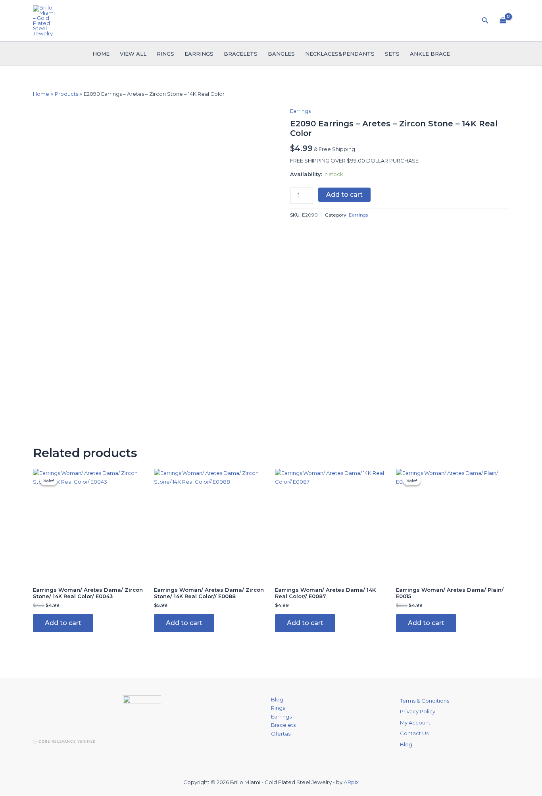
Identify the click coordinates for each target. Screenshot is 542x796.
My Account (415, 722)
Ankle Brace (430, 53)
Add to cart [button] (63, 623)
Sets (392, 53)
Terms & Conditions (424, 700)
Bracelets (241, 53)
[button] (485, 20)
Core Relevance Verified (67, 741)
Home (101, 53)
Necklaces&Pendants (340, 53)
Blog (277, 699)
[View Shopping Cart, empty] (503, 21)
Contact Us (414, 733)
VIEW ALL (133, 53)
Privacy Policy (417, 711)
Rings (165, 53)
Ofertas (280, 733)
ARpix (351, 782)
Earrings (199, 53)
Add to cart (344, 194)
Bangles (281, 53)
